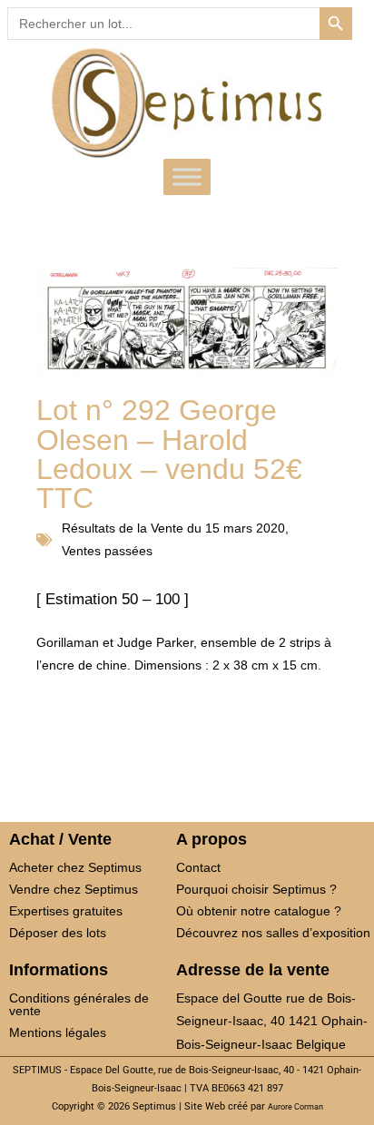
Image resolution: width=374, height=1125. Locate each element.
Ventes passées (107, 550)
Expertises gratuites (66, 911)
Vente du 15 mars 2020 (218, 528)
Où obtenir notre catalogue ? (258, 911)
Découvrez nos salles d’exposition (273, 932)
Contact (198, 867)
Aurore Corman (295, 1106)
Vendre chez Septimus (73, 889)
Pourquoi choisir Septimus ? (256, 889)
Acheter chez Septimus (75, 867)
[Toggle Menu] (187, 176)
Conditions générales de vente (79, 1004)
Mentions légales (57, 1032)
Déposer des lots (57, 932)
